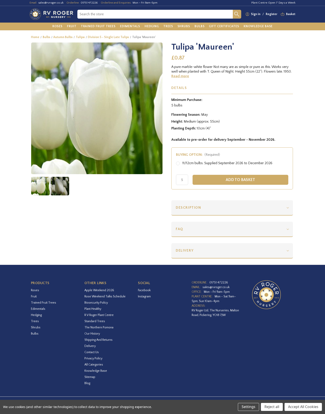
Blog (87, 383)
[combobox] (155, 14)
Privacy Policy (93, 358)
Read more (180, 76)
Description (188, 208)
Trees (35, 321)
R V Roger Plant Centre (99, 315)
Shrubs (35, 327)
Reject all (271, 406)
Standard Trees (94, 321)
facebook (144, 290)
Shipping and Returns (98, 340)
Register (271, 14)
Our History (92, 333)
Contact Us (91, 352)
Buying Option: (198, 155)
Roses (35, 290)
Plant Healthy (92, 309)
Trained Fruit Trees (43, 302)
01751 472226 (89, 2)
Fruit (34, 296)
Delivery (185, 250)
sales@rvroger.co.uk (50, 2)
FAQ (179, 229)
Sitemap (89, 377)
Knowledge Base (95, 371)
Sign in (255, 14)
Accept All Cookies (303, 406)
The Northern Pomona (98, 327)
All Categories (93, 364)
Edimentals (38, 309)
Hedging (36, 315)
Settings (248, 406)
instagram (144, 296)
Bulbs (34, 333)
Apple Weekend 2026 (99, 290)
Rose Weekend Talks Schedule (105, 296)
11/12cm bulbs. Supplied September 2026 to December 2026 (227, 163)
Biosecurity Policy (96, 302)
